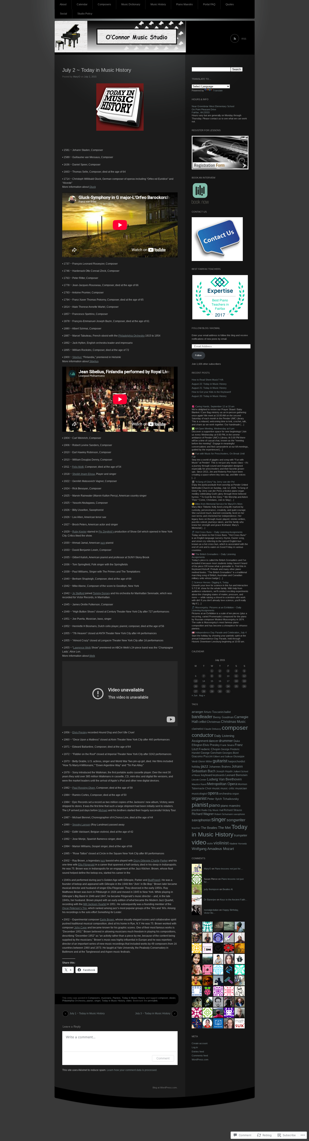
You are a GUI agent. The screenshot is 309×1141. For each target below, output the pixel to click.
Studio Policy (84, 13)
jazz (102, 542)
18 (236, 681)
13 (195, 681)
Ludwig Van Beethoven (224, 779)
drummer (226, 741)
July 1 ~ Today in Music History (87, 1013)
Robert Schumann (223, 814)
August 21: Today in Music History (209, 388)
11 (236, 676)
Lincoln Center (199, 779)
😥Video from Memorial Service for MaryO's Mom (217, 504)
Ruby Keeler (79, 531)
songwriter (236, 819)
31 (228, 691)
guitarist (220, 761)
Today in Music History (133, 998)
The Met (224, 827)
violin (210, 843)
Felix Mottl (78, 466)
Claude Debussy (212, 729)
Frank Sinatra (227, 745)
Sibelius (94, 361)
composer (163, 998)
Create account (199, 1043)
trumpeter (240, 835)
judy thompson (211, 889)
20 (195, 686)
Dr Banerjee (210, 899)
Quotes (230, 4)
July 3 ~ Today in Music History (152, 1013)
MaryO (76, 76)
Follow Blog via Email (206, 328)
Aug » (202, 695)
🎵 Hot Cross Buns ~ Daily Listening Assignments (217, 532)
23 (220, 686)
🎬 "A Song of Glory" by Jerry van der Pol (213, 482)
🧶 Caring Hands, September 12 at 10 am (213, 406)
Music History (158, 4)
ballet (227, 712)
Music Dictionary (130, 4)
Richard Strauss (233, 810)
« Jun (194, 695)
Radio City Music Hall (212, 810)
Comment (163, 1058)
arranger (197, 712)
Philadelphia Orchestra (131, 335)
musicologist (199, 793)
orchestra (225, 793)
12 (244, 676)
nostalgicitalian (211, 910)
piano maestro (230, 805)
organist (199, 798)
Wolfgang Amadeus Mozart (213, 849)
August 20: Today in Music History (209, 396)
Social (63, 13)
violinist (221, 842)
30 (220, 691)
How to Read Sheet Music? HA (207, 379)
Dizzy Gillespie (142, 860)
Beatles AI (228, 889)
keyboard (206, 775)
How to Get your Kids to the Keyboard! (211, 392)
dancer (213, 741)
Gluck (92, 186)
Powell (156, 880)
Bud (150, 880)
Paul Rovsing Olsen (83, 787)
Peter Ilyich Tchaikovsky (223, 798)
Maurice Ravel (199, 784)
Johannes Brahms (220, 766)
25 (236, 686)
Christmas (213, 721)
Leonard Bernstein (236, 775)
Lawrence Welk (82, 647)
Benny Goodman (223, 717)
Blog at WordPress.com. (165, 1087)
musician (241, 788)
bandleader (202, 716)
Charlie (155, 860)
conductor (203, 735)
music (216, 788)
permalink (153, 1000)
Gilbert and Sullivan (223, 756)
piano (214, 805)
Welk (92, 655)
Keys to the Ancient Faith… (233, 899)
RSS (244, 38)
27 (195, 691)
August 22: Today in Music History (209, 384)
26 (244, 686)
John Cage (80, 927)
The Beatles (209, 827)
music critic (228, 788)
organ (235, 793)
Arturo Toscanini (214, 712)
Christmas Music (233, 721)
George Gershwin (211, 752)
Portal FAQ (209, 4)
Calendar (82, 4)
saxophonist (201, 820)
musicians (106, 998)
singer (97, 1000)
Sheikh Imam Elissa (83, 474)
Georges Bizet (230, 752)
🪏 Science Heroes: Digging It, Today (210, 582)
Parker (164, 860)
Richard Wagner (203, 814)
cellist (202, 721)
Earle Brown (107, 919)
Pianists (117, 998)
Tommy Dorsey (101, 593)
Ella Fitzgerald (86, 864)
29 (212, 691)
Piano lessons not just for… (229, 868)
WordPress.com (200, 1059)
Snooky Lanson (81, 824)
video (129, 1000)
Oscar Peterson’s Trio (74, 908)
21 (203, 686)
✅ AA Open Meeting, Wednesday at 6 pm (213, 428)
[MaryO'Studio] (155, 38)
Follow (198, 355)
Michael (102, 810)
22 (212, 686)
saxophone (239, 814)
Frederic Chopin (209, 749)
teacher (196, 828)
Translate (218, 90)
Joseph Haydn (224, 771)
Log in (195, 1047)
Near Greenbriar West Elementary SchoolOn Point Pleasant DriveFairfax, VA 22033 (213, 109)
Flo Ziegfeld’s (106, 531)
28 (203, 691)
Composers (104, 4)
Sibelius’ (77, 357)
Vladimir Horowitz (238, 843)
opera (213, 793)
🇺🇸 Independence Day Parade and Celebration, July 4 (219, 632)
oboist (172, 998)
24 (228, 686)
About (63, 4)
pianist (90, 1000)
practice (196, 810)
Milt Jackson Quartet (94, 904)
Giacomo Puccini (202, 756)
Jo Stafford (78, 593)
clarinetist (197, 728)
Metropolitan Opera (222, 784)
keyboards (219, 775)
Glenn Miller (205, 761)
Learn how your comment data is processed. (132, 1070)
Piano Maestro (184, 4)
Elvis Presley (79, 732)
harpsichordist (236, 761)
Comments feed (200, 1055)
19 (244, 681)
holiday (196, 766)
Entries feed (198, 1051)
